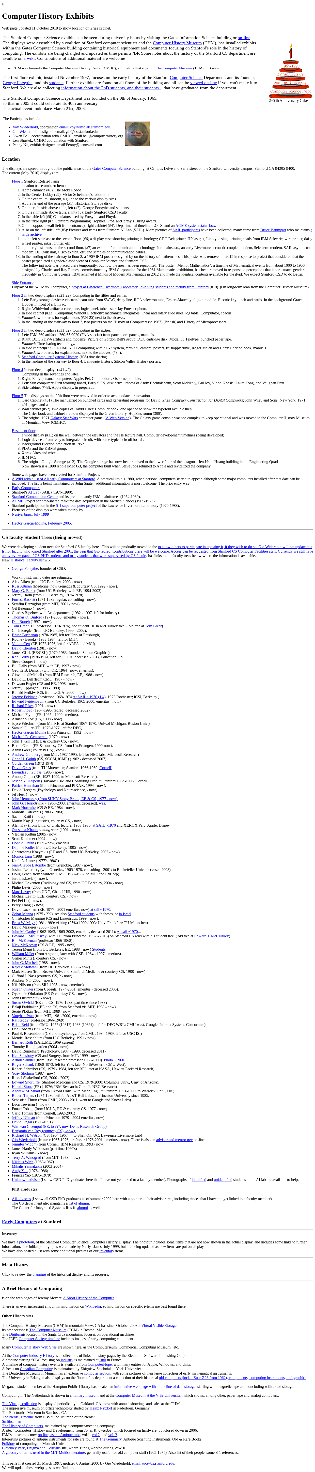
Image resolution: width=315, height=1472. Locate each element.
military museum (85, 1395)
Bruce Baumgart (273, 230)
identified (199, 1180)
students (56, 82)
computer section (97, 1373)
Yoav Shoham (23, 1073)
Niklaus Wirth (22, 1162)
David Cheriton (24, 648)
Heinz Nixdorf (101, 1408)
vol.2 (96, 1435)
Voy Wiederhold (25, 127)
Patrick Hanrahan (25, 785)
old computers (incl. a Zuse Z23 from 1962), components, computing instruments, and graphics (232, 1378)
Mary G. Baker (23, 591)
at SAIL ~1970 (104, 825)
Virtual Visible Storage (158, 1325)
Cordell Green (23, 763)
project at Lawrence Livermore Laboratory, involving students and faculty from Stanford (140, 287)
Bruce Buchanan (25, 635)
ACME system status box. (195, 225)
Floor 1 (17, 181)
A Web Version (117, 418)
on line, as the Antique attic (59, 1435)
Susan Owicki (23, 1002)
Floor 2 (18, 295)
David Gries (21, 768)
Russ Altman (22, 586)
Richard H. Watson (27, 1135)
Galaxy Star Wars (64, 418)
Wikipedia (93, 1306)
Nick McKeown (24, 945)
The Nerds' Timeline (18, 1417)
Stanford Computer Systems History (50, 357)
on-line (244, 37)
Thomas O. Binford (27, 617)
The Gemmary (110, 1439)
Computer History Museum (177, 42)
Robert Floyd (22, 710)
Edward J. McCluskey (29, 936)
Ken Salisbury (23, 1056)
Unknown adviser (26, 1180)
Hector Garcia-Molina (29, 732)
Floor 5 (17, 396)
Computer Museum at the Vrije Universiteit (148, 1395)
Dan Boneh (21, 622)
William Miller (23, 954)
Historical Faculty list (27, 560)
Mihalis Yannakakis (27, 1166)
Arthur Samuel (23, 1060)
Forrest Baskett (23, 599)
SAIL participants (186, 230)
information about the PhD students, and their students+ (111, 87)
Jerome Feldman (24, 697)
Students (98, 949)
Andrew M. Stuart (26, 1091)
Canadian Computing (36, 1369)
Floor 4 (17, 370)
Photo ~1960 (114, 1060)
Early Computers (19, 1221)
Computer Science (186, 77)
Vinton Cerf (21, 644)
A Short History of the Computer (88, 1298)
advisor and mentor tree (174, 1140)
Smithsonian (11, 1421)
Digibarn (16, 1334)
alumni (82, 1208)
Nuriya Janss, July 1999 (30, 514)
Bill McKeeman (24, 940)
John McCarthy (24, 932)
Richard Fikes (22, 706)
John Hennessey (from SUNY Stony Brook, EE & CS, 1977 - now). (65, 799)
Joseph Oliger (22, 989)
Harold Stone (22, 1087)
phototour (26, 1242)
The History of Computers (22, 1426)
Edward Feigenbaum (28, 701)
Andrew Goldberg (26, 754)
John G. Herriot (24, 803)
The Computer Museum (174, 68)
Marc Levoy (21, 892)
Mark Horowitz (24, 808)
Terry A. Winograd (27, 1157)
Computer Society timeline (39, 1339)
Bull (102, 1360)
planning (39, 1274)
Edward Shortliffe (26, 1082)
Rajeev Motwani (25, 967)
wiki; (31, 58)
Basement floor (23, 431)
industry (66, 1360)
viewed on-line (203, 82)
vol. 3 (112, 1435)
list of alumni (79, 1203)
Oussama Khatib (25, 830)
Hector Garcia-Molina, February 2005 (41, 523)
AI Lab (33, 492)
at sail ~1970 (100, 909)
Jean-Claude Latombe (29, 865)
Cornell (105, 768)
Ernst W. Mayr (23, 923)
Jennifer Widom (24, 1144)
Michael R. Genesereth (29, 737)
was (102, 803)
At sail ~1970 (127, 932)
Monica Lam (22, 856)
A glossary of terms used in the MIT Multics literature (43, 1452)
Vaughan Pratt (23, 1016)
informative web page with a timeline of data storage (154, 1386)
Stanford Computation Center (35, 497)
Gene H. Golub (24, 759)
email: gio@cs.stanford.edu (153, 1463)
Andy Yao (20, 1171)
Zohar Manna (22, 914)
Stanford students (81, 914)
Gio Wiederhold (25, 131)
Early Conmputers (26, 488)
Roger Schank (23, 1064)
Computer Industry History (33, 1355)
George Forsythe (17, 82)
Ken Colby (20, 657)
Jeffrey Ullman (23, 1118)
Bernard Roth (22, 1042)
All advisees (21, 1199)
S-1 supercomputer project (76, 505)
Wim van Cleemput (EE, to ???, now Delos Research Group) (59, 1126)
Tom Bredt (20, 626)
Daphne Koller (23, 847)
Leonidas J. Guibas (27, 772)
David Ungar (22, 1122)
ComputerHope (100, 1364)
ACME (17, 501)
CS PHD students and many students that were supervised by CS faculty (91, 556)
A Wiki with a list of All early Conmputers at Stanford (53, 479)
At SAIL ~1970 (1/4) (89, 697)
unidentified (223, 1180)
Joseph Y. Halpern (26, 781)
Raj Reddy (20, 1020)
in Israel (125, 914)
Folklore (8, 1443)
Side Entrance (22, 282)
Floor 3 (17, 330)
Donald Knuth (23, 843)
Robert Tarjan (22, 1095)
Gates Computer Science (111, 168)
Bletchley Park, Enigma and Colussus (31, 1448)
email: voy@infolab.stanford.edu (84, 127)
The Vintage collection (19, 1404)
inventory (106, 1251)
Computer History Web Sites (34, 1347)
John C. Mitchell (25, 963)
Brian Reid (20, 1025)
